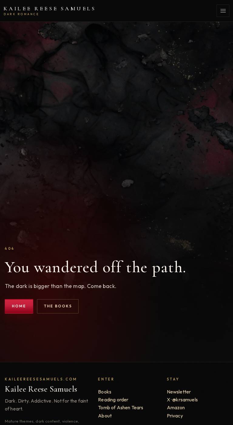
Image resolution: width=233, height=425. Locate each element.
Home (19, 306)
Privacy (175, 416)
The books (58, 306)
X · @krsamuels (182, 400)
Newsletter (179, 392)
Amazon (176, 407)
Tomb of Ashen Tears (120, 407)
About (105, 416)
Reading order (113, 400)
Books (104, 392)
